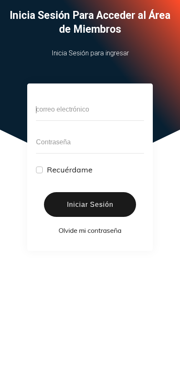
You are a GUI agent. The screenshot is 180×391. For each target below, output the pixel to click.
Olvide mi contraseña (90, 230)
